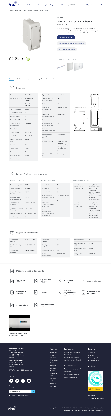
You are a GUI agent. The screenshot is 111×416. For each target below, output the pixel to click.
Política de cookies (68, 410)
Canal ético (91, 395)
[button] (96, 4)
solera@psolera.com (26, 370)
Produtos (21, 5)
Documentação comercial (72, 369)
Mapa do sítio (99, 410)
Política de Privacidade (88, 410)
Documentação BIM (70, 377)
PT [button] (99, 4)
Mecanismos (54, 360)
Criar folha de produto (66, 37)
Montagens (53, 373)
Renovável (53, 386)
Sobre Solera (92, 352)
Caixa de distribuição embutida (36, 10)
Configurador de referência (72, 360)
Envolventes (18, 10)
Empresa (53, 5)
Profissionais (31, 5)
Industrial (53, 384)
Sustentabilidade (93, 361)
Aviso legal (77, 410)
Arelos (24, 10)
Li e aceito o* (20, 395)
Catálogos (67, 372)
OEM (51, 376)
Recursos (11, 79)
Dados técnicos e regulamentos (26, 79)
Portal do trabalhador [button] (96, 398)
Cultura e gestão (93, 358)
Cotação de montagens (71, 357)
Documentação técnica (71, 374)
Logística (40, 79)
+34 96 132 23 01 (14, 370)
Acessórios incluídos (68, 49)
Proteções (53, 365)
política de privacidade (23, 395)
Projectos (91, 355)
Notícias (61, 5)
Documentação (42, 5)
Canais (52, 363)
